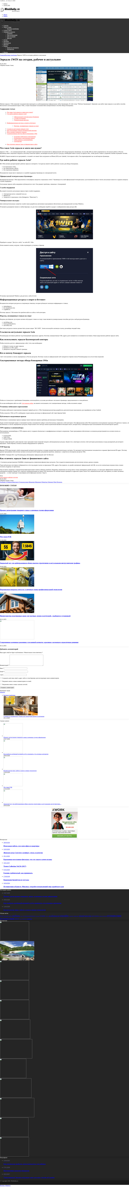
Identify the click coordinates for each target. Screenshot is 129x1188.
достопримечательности (29, 916)
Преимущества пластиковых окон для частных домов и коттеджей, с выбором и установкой (35, 616)
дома (21, 916)
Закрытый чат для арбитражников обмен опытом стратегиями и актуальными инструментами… (32, 804)
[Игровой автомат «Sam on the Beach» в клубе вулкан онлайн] (15, 1038)
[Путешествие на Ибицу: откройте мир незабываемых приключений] (17, 1117)
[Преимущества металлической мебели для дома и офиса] (13, 1077)
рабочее (10, 477)
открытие (71, 916)
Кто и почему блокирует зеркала (17, 132)
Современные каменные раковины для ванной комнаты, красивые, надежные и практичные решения (39, 642)
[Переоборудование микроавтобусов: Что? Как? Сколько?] (15, 1097)
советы (29, 919)
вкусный (6, 916)
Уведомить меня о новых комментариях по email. (16, 681)
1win (1, 477)
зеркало (5, 477)
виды (1, 916)
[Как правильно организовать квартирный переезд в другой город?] (14, 1156)
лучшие (42, 916)
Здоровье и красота (9, 32)
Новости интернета (13, 47)
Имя (2, 668)
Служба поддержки (20, 118)
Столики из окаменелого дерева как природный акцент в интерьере (24, 716)
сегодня (15, 477)
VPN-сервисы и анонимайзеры (23, 140)
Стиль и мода (8, 30)
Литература (10, 49)
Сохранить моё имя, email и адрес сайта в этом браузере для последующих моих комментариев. (30, 678)
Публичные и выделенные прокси (24, 138)
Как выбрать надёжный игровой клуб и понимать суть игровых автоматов (26, 754)
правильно (76, 916)
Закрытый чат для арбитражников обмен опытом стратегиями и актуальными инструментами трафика (40, 563)
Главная (6, 25)
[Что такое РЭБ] (17, 533)
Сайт (1, 675)
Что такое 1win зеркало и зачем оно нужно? (20, 112)
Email (2, 671)
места (47, 916)
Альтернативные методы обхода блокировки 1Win (22, 133)
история (37, 916)
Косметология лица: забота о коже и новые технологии (20, 770)
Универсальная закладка (21, 120)
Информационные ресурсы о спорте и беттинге (21, 123)
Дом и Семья (7, 27)
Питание (6, 41)
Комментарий (4, 665)
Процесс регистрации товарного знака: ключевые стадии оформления (27, 510)
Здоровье (9, 33)
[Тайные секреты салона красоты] (14, 999)
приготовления (103, 916)
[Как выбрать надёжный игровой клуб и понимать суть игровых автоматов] (13, 752)
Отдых (6, 40)
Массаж (9, 38)
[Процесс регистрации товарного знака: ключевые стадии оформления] (17, 507)
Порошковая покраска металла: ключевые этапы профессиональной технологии (31, 589)
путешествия (7, 918)
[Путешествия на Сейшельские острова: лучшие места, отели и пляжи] (17, 960)
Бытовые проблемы (13, 29)
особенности (54, 916)
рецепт (17, 919)
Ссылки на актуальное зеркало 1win (18, 129)
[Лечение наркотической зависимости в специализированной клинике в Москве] (14, 1136)
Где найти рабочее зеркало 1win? (17, 114)
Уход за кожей (11, 36)
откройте (64, 915)
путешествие (114, 915)
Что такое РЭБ (5, 537)
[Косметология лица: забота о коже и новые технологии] (13, 769)
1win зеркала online (27, 403)
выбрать (16, 915)
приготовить (95, 916)
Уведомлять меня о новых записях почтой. (15, 684)
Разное (6, 46)
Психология (7, 43)
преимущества (85, 916)
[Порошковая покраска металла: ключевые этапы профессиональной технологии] (17, 586)
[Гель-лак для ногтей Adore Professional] (14, 1018)
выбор (10, 916)
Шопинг (6, 44)
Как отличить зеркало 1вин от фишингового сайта (22, 144)
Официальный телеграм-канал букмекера (26, 117)
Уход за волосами (12, 35)
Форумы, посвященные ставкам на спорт (26, 126)
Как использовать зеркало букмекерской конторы (22, 130)
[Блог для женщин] (10, 11)
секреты (24, 919)
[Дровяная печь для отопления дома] (14, 979)
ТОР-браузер (18, 141)
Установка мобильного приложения (25, 136)
